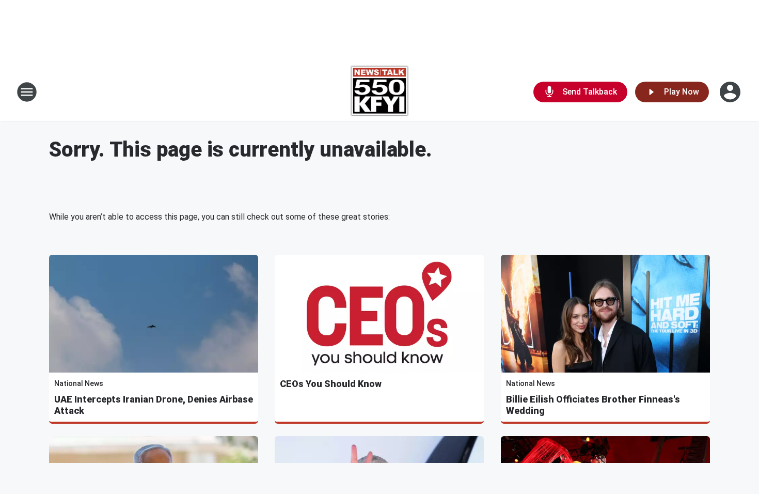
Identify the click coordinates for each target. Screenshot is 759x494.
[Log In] (731, 92)
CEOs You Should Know (331, 383)
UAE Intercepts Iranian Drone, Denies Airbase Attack (153, 405)
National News (78, 383)
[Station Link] (379, 92)
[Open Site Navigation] (27, 92)
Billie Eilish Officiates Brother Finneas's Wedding (593, 405)
